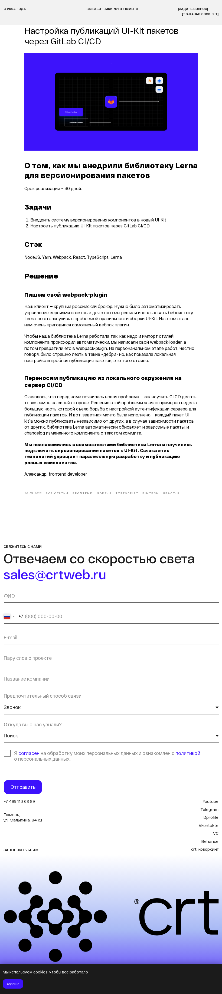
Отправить (23, 787)
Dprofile (210, 817)
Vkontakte (208, 825)
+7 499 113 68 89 (19, 801)
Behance (209, 841)
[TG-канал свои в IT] (200, 14)
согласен (29, 753)
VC (215, 833)
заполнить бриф (21, 850)
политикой (187, 753)
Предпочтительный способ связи (42, 696)
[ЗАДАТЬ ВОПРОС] (193, 9)
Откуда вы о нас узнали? (33, 724)
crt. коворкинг (204, 849)
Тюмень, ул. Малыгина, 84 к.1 (23, 817)
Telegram (209, 809)
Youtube (210, 801)
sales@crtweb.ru (55, 574)
